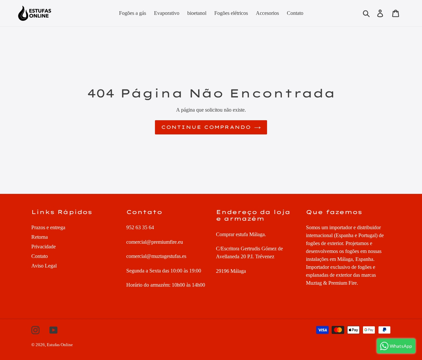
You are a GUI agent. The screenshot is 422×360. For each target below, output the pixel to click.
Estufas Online (60, 344)
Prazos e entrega (48, 227)
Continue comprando (206, 127)
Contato (39, 256)
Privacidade (43, 246)
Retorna (39, 237)
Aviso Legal (44, 266)
